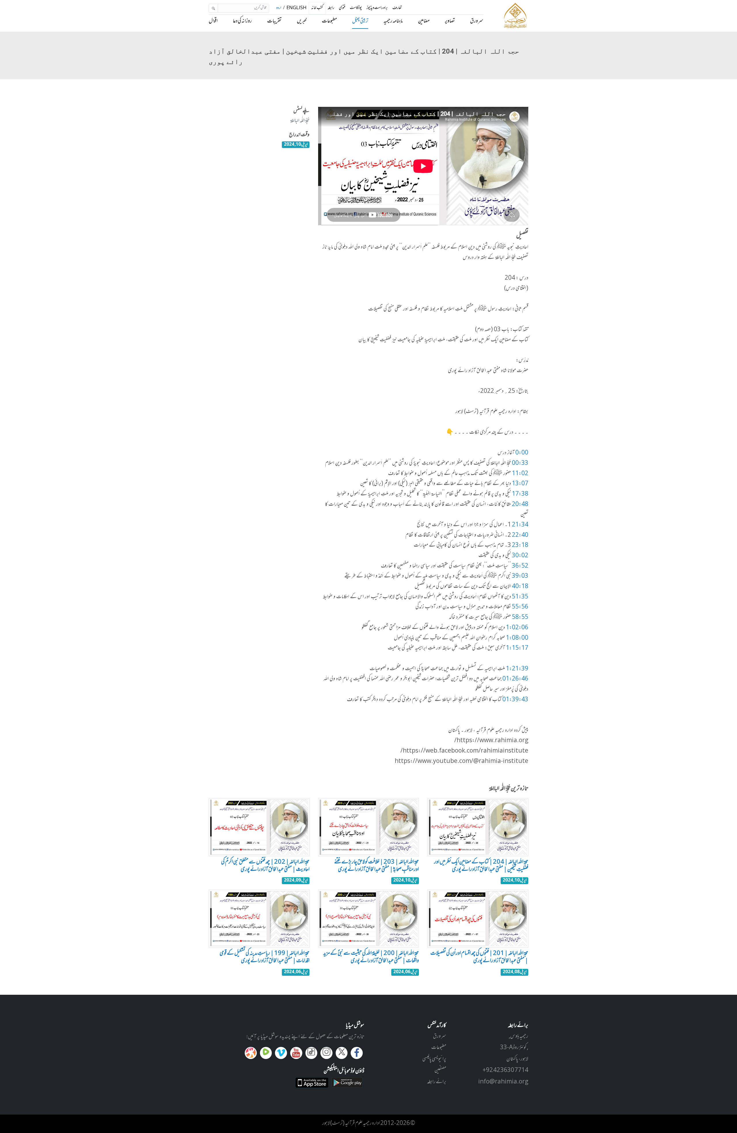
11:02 (520, 474)
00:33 (520, 463)
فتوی (342, 8)
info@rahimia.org (503, 1082)
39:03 (520, 576)
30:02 (520, 556)
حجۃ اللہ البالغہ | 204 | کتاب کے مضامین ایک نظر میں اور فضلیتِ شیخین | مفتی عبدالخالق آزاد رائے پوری (481, 866)
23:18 (520, 545)
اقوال (213, 21)
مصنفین (440, 1070)
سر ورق (476, 21)
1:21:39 (517, 669)
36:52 (520, 566)
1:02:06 (517, 628)
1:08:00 (517, 638)
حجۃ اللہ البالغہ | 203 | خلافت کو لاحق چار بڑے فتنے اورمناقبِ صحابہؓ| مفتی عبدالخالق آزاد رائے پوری (376, 866)
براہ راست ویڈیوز (377, 8)
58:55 (520, 617)
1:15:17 (517, 648)
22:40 (520, 535)
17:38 (520, 494)
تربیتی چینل (360, 21)
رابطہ (331, 8)
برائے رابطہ (436, 1082)
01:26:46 (515, 679)
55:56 (520, 607)
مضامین (424, 21)
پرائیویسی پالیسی (434, 1059)
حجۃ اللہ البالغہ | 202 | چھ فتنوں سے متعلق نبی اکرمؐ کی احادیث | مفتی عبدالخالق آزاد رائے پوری (265, 866)
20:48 (520, 504)
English (296, 8)
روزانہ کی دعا (242, 21)
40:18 (520, 586)
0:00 (521, 453)
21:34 (520, 525)
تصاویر (450, 21)
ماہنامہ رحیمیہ (393, 21)
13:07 (520, 484)
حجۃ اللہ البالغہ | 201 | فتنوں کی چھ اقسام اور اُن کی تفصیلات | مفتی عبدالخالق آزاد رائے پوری (479, 957)
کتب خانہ (317, 8)
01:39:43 (515, 700)
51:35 (520, 597)
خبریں (302, 21)
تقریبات (274, 21)
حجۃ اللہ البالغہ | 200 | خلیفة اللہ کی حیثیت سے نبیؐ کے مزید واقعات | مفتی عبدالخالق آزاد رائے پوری (371, 957)
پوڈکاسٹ (356, 8)
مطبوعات (329, 21)
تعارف (397, 8)
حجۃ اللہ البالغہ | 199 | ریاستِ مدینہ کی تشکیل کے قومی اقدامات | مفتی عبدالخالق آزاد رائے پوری (264, 957)
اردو (278, 8)
